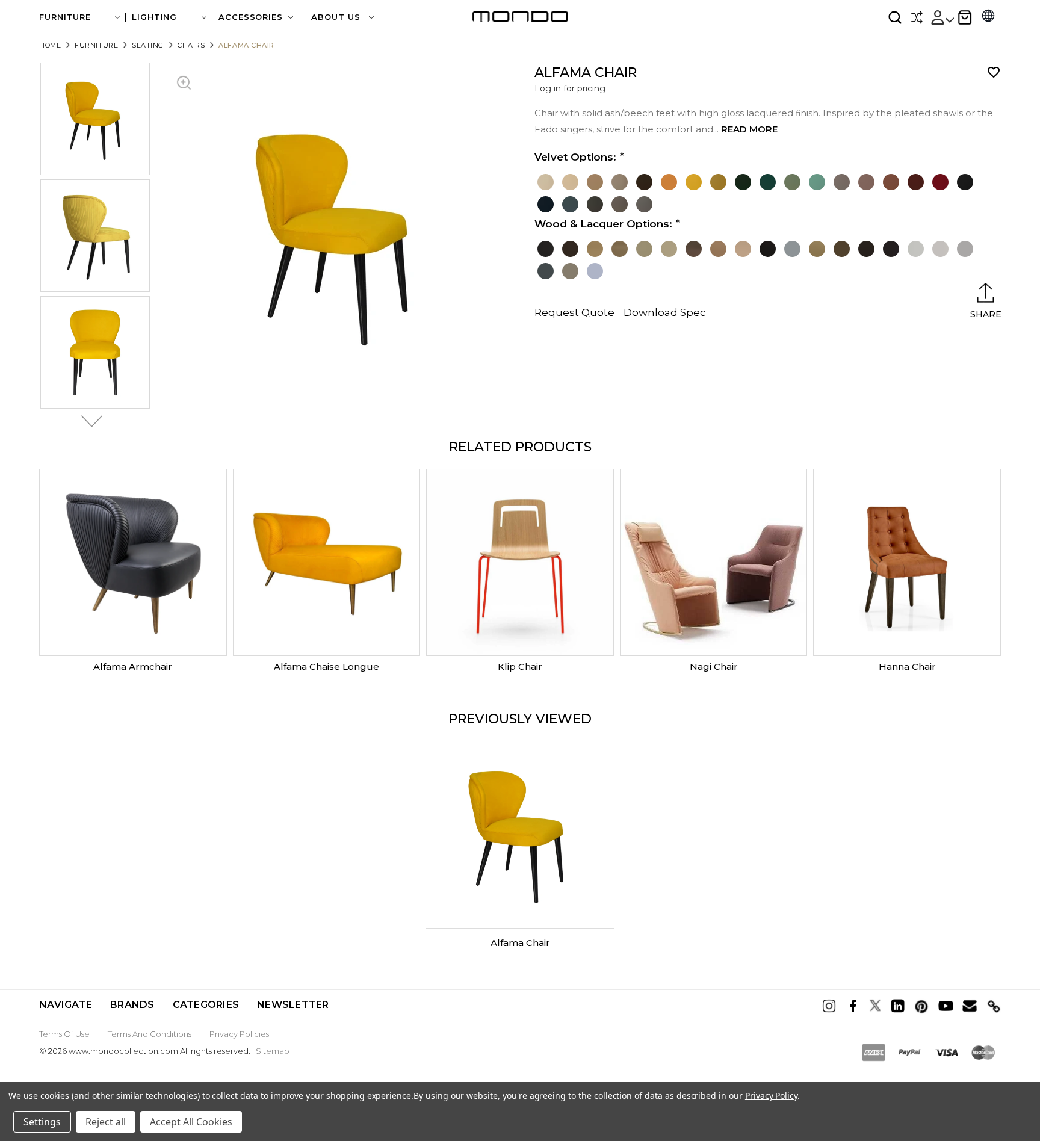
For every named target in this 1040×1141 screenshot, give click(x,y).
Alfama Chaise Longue (326, 666)
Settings (42, 1121)
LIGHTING (154, 17)
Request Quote (574, 312)
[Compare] (916, 17)
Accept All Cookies (191, 1121)
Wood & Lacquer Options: (603, 224)
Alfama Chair (520, 942)
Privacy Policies (239, 1034)
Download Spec (665, 312)
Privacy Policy (771, 1095)
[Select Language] (988, 17)
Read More (749, 129)
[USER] (942, 17)
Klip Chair (520, 666)
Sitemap (272, 1051)
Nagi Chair (714, 666)
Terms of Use (64, 1034)
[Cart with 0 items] (965, 17)
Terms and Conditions (149, 1034)
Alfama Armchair (132, 666)
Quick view (133, 562)
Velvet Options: (575, 157)
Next (88, 421)
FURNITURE (65, 17)
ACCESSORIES (250, 17)
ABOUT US (337, 17)
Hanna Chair (907, 666)
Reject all (105, 1121)
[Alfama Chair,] (520, 834)
